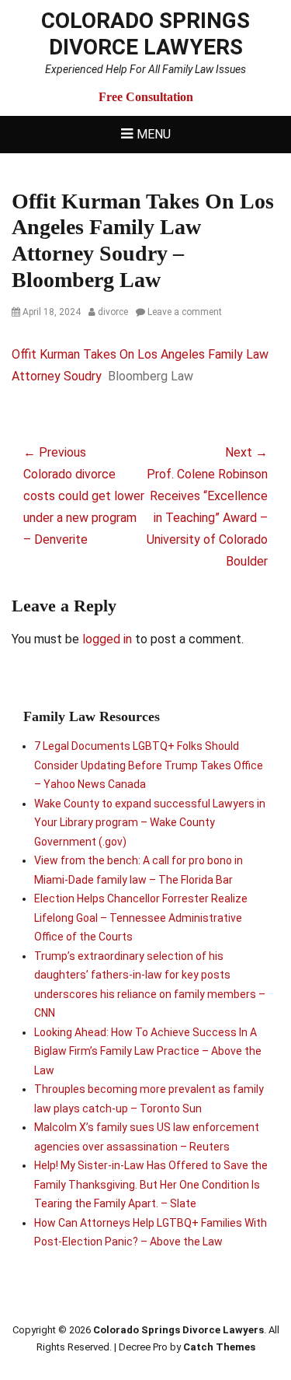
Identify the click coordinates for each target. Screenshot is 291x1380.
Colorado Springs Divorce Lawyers (145, 34)
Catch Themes (219, 1347)
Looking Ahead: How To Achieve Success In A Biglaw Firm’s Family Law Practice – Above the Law (148, 1051)
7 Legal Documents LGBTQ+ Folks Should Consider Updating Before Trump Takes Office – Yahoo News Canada (148, 765)
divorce (113, 311)
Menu (154, 134)
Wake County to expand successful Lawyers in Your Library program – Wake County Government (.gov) (149, 822)
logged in (107, 639)
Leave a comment (184, 311)
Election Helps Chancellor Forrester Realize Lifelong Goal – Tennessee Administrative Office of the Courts (141, 917)
